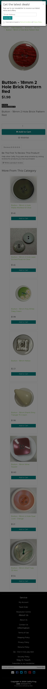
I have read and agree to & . (23, 22)
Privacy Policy (37, 22)
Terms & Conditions (26, 22)
